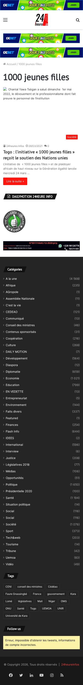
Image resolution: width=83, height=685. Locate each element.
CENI (8, 586)
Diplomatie (13, 371)
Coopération (14, 338)
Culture (11, 345)
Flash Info (12, 431)
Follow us (14, 629)
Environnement (16, 405)
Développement (16, 358)
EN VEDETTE (14, 391)
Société (11, 524)
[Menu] (5, 21)
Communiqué (15, 318)
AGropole (12, 292)
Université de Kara (16, 615)
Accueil (11, 64)
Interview (12, 451)
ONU (8, 608)
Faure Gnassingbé (16, 593)
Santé (10, 498)
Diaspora (12, 365)
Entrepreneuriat (16, 398)
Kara (73, 593)
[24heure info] (41, 19)
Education (12, 385)
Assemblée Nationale (20, 298)
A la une (11, 278)
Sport (9, 531)
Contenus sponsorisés (21, 332)
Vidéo (9, 564)
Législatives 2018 (17, 464)
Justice (11, 458)
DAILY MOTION (16, 351)
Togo (33, 608)
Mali (40, 601)
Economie (12, 378)
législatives (24, 601)
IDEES (10, 438)
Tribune (11, 551)
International (14, 444)
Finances (12, 424)
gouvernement (55, 593)
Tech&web (13, 537)
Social (10, 511)
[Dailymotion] (72, 675)
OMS (64, 601)
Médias (11, 471)
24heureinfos (70, 664)
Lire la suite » (15, 181)
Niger (52, 601)
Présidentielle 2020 (19, 491)
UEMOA (47, 608)
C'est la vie (13, 305)
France (37, 593)
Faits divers (13, 411)
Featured (12, 418)
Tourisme (12, 544)
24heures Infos (15, 146)
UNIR (60, 608)
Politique (11, 484)
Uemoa (11, 557)
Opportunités (14, 478)
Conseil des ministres (20, 325)
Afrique (11, 285)
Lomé (9, 601)
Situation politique (18, 504)
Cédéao (52, 586)
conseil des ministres (29, 586)
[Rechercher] (78, 21)
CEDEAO (11, 312)
